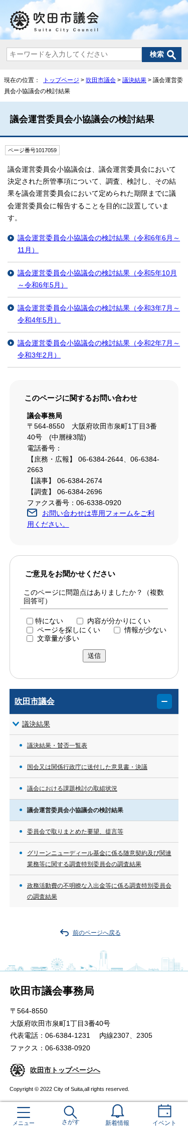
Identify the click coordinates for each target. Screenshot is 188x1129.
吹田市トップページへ (65, 1070)
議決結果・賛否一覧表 (57, 745)
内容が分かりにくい (118, 621)
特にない (49, 621)
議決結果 (134, 80)
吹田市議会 (101, 80)
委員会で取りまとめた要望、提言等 (75, 831)
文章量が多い (58, 638)
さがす (71, 1122)
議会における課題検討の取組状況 (72, 788)
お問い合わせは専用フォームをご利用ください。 (90, 519)
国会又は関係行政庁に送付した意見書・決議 (87, 767)
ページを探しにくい (68, 630)
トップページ (61, 80)
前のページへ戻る (97, 932)
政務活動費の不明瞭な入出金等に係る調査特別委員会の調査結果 (99, 891)
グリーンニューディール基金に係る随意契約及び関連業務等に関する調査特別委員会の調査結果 (99, 859)
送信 (94, 655)
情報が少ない (145, 630)
